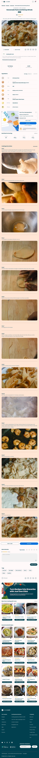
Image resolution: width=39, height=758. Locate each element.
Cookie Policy (32, 732)
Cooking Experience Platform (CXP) (18, 717)
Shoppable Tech (14, 724)
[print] (25, 49)
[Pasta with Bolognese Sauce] (7, 655)
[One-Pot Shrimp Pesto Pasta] (32, 694)
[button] (2, 1)
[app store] (13, 747)
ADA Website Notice (33, 734)
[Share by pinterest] (28, 49)
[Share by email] (36, 49)
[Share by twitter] (33, 49)
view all (35, 601)
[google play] (5, 747)
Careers (31, 719)
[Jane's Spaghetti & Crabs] (32, 675)
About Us (31, 717)
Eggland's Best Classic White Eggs (19, 82)
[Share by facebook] (31, 49)
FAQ (30, 737)
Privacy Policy (32, 729)
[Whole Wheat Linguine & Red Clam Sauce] (19, 694)
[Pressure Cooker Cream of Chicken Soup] (31, 612)
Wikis (2, 727)
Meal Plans (4, 724)
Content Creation (14, 722)
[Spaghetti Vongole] (7, 675)
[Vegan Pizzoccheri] (32, 655)
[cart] (35, 1)
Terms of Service (33, 727)
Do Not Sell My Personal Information (15, 753)
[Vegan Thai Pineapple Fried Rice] (7, 612)
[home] (7, 1)
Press (31, 722)
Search (3, 729)
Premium (3, 732)
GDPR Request (4, 753)
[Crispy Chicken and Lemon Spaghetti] (32, 636)
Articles (3, 719)
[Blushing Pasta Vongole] (7, 694)
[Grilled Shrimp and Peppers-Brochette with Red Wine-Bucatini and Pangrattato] (19, 675)
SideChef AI (13, 727)
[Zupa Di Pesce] (19, 655)
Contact (31, 724)
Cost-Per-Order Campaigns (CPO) (18, 719)
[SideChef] (6, 710)
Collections (4, 722)
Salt (13, 86)
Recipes (3, 717)
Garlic (14, 94)
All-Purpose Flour (16, 77)
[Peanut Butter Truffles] (19, 612)
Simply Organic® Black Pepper (18, 99)
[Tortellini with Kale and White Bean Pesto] (7, 636)
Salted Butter (15, 102)
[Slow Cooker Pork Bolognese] (19, 636)
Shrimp (14, 90)
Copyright (25, 753)
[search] (33, 1)
